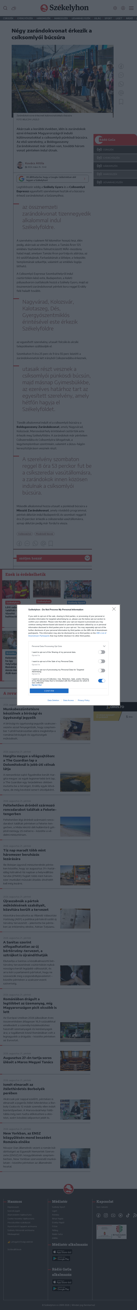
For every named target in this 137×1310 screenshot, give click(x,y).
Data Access (68, 700)
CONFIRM (49, 691)
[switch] (101, 652)
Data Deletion (53, 700)
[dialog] (68, 655)
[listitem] (68, 646)
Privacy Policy (84, 700)
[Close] (114, 609)
